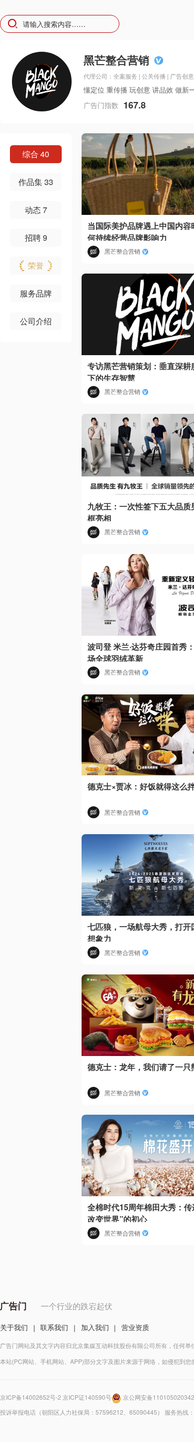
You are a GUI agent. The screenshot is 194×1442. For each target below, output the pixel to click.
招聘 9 (36, 237)
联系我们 (54, 1327)
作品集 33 (35, 182)
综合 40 (35, 154)
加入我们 (95, 1327)
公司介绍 (36, 321)
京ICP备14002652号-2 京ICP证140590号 (55, 1397)
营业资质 (135, 1327)
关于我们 (14, 1327)
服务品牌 (36, 293)
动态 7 (36, 209)
